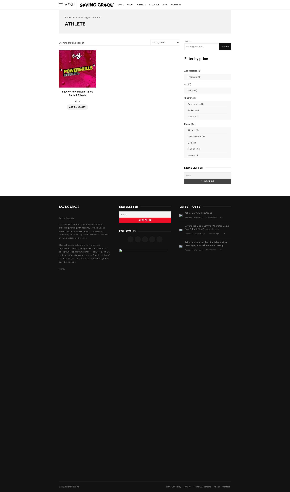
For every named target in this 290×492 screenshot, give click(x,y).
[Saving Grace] (97, 5)
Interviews (198, 217)
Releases (154, 5)
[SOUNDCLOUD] (204, 5)
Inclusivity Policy (173, 487)
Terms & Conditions (202, 487)
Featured (188, 217)
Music (196, 234)
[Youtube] (159, 239)
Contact (176, 5)
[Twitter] (152, 239)
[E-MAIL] (212, 5)
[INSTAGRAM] (195, 5)
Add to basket (77, 107)
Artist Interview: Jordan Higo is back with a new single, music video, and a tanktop (180, 246)
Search (187, 41)
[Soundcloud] (145, 239)
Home (121, 5)
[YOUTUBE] (199, 5)
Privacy (187, 487)
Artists (141, 5)
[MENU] (61, 5)
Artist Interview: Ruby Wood (180, 215)
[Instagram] (138, 239)
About (130, 5)
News (202, 234)
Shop (165, 5)
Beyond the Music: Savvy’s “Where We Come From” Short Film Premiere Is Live (180, 230)
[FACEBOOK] (191, 5)
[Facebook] (130, 239)
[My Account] (216, 5)
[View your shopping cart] (221, 5)
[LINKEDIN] (208, 5)
